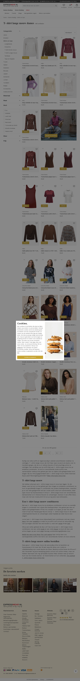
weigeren (19, 347)
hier (34, 342)
